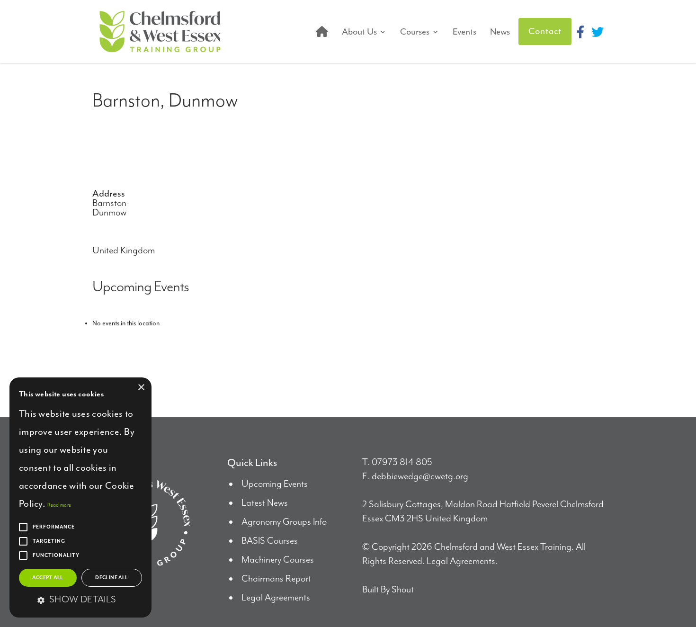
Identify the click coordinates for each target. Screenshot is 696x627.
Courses (414, 31)
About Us (359, 31)
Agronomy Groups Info (284, 522)
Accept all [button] (47, 578)
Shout (403, 589)
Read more (59, 505)
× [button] (140, 387)
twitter (597, 31)
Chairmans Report (276, 578)
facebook (580, 31)
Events (464, 31)
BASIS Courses (269, 541)
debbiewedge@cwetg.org (420, 476)
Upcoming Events (274, 484)
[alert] (80, 497)
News (500, 31)
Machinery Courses (277, 560)
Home (322, 31)
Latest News (264, 503)
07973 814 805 (402, 462)
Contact (545, 31)
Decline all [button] (111, 578)
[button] (80, 600)
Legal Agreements (275, 597)
